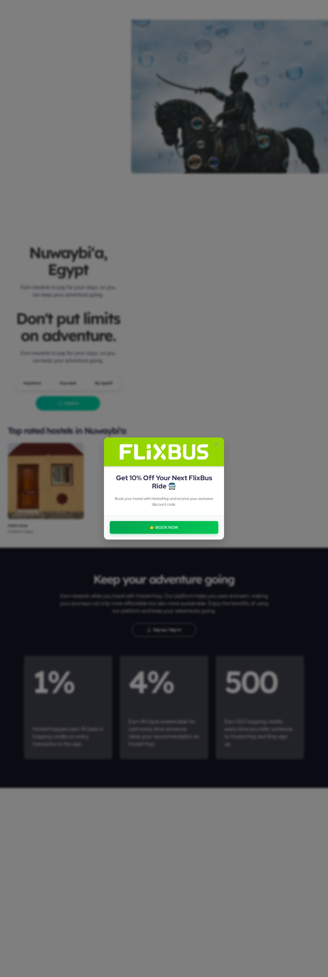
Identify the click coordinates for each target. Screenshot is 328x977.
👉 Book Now (164, 527)
